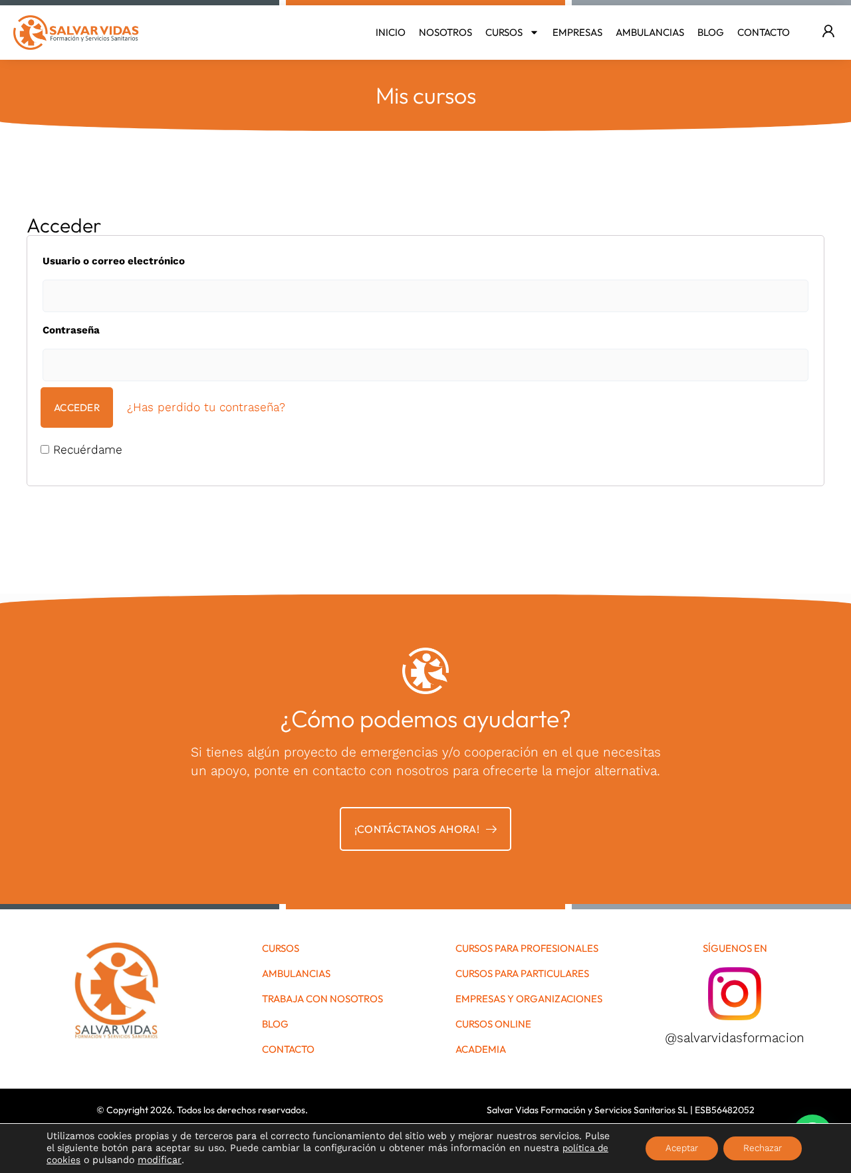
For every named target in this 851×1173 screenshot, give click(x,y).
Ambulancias (650, 33)
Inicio (391, 33)
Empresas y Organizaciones (528, 999)
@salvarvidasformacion (734, 1037)
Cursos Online (493, 1024)
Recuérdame (85, 449)
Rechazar (762, 1148)
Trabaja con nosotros (322, 999)
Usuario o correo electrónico (114, 261)
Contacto (763, 33)
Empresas (577, 33)
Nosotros (445, 33)
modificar (160, 1160)
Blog (710, 33)
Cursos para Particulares (522, 974)
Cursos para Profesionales (526, 948)
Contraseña (71, 330)
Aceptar (682, 1148)
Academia (480, 1049)
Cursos (504, 33)
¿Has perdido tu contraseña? (206, 407)
